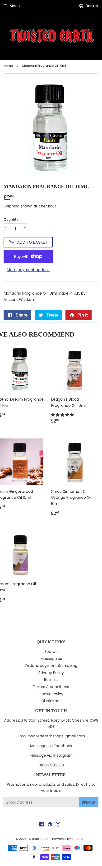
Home (8, 65)
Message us (51, 658)
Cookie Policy (51, 694)
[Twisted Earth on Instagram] (58, 825)
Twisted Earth (37, 838)
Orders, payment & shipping (51, 665)
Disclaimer (51, 701)
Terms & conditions (51, 687)
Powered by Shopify (67, 838)
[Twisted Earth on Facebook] (41, 825)
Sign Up (88, 802)
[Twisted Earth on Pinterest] (49, 825)
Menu (14, 6)
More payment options (28, 269)
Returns (51, 679)
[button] (63, 415)
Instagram (63, 755)
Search (51, 651)
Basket (91, 6)
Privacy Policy (51, 672)
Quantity (11, 219)
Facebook (63, 746)
